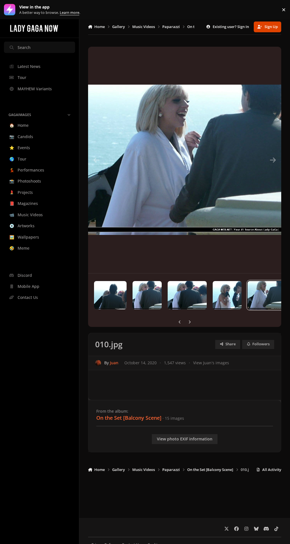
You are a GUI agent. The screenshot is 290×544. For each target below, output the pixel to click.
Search (24, 47)
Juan (114, 362)
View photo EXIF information (184, 439)
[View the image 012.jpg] (187, 295)
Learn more (11, 9)
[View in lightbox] (185, 160)
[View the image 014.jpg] (110, 295)
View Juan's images (211, 362)
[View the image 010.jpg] (266, 295)
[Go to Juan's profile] (98, 363)
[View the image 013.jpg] (147, 295)
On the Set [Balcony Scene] (128, 417)
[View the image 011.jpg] (227, 295)
